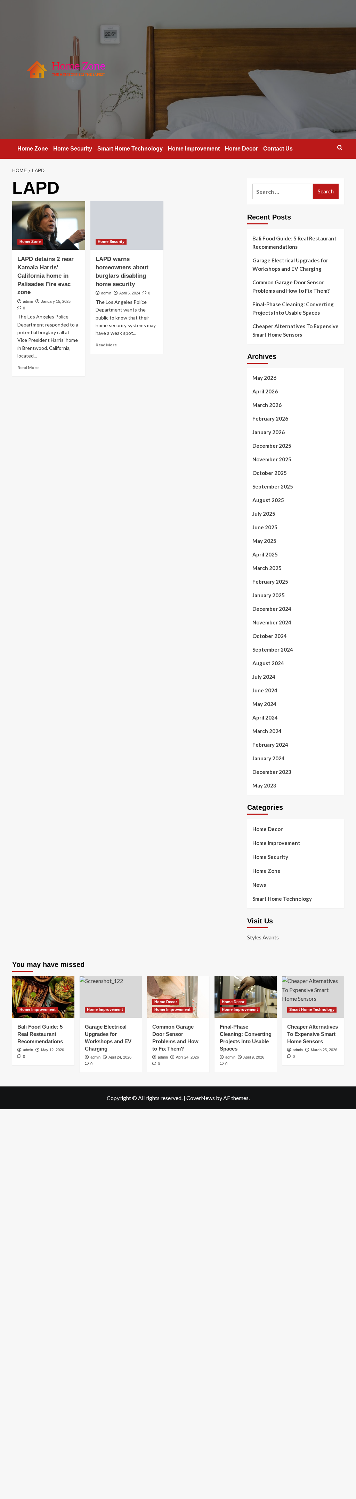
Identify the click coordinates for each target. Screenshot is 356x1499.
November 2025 (271, 459)
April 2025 (265, 554)
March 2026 (267, 405)
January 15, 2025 (56, 301)
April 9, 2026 (253, 1057)
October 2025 (269, 473)
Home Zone (32, 149)
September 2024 (272, 649)
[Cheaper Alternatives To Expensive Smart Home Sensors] (313, 997)
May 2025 (264, 541)
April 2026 (265, 391)
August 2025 (268, 500)
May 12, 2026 (52, 1050)
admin (28, 301)
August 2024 (268, 663)
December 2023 (271, 772)
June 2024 (264, 690)
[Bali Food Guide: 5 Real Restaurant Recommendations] (43, 997)
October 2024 (269, 636)
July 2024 (263, 677)
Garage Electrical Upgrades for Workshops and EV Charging (290, 264)
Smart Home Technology (130, 149)
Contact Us (278, 149)
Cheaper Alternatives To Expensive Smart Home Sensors (295, 330)
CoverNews (200, 1097)
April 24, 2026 (187, 1057)
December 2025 (271, 446)
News (259, 885)
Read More (28, 367)
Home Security (72, 149)
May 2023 (264, 785)
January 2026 (268, 432)
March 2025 (267, 568)
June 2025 (264, 527)
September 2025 (272, 486)
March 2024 (267, 731)
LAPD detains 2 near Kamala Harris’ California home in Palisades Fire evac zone (45, 275)
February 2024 (270, 744)
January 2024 (268, 758)
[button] (339, 147)
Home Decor (241, 149)
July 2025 (263, 513)
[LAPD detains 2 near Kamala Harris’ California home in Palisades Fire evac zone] (48, 225)
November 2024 (271, 622)
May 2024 (264, 704)
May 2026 (264, 378)
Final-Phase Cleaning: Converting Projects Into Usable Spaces (293, 308)
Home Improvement (194, 149)
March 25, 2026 (324, 1050)
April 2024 (265, 717)
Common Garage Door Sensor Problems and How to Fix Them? (291, 286)
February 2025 (270, 581)
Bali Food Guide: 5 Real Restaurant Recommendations (294, 242)
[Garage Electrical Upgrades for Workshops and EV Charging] (111, 997)
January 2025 (268, 595)
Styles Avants (263, 937)
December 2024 (271, 609)
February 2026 (270, 418)
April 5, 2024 (129, 293)
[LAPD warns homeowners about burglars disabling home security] (126, 225)
